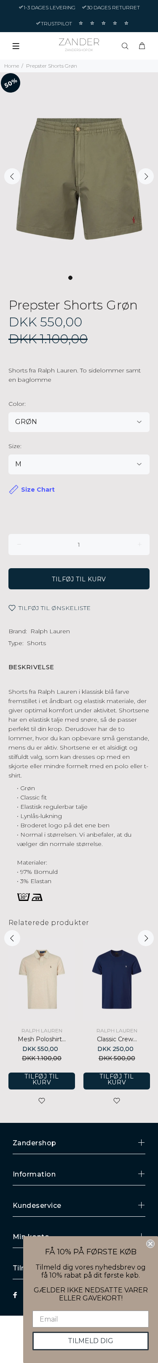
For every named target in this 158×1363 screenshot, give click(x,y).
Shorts (36, 643)
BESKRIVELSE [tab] (31, 667)
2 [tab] (76, 278)
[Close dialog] (150, 1244)
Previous (12, 176)
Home (11, 66)
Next (146, 176)
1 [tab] (70, 278)
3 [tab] (82, 278)
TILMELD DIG (90, 1341)
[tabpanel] (79, 171)
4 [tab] (88, 278)
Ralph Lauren (50, 631)
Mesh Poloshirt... (42, 1039)
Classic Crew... (117, 1039)
